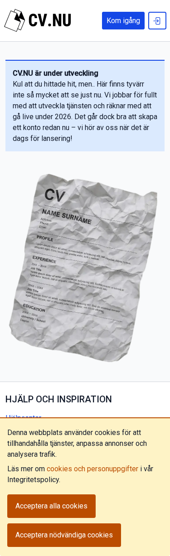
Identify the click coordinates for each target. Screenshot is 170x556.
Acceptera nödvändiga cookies (64, 535)
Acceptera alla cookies (51, 506)
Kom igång (123, 20)
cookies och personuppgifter (92, 468)
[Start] (38, 21)
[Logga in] (157, 20)
